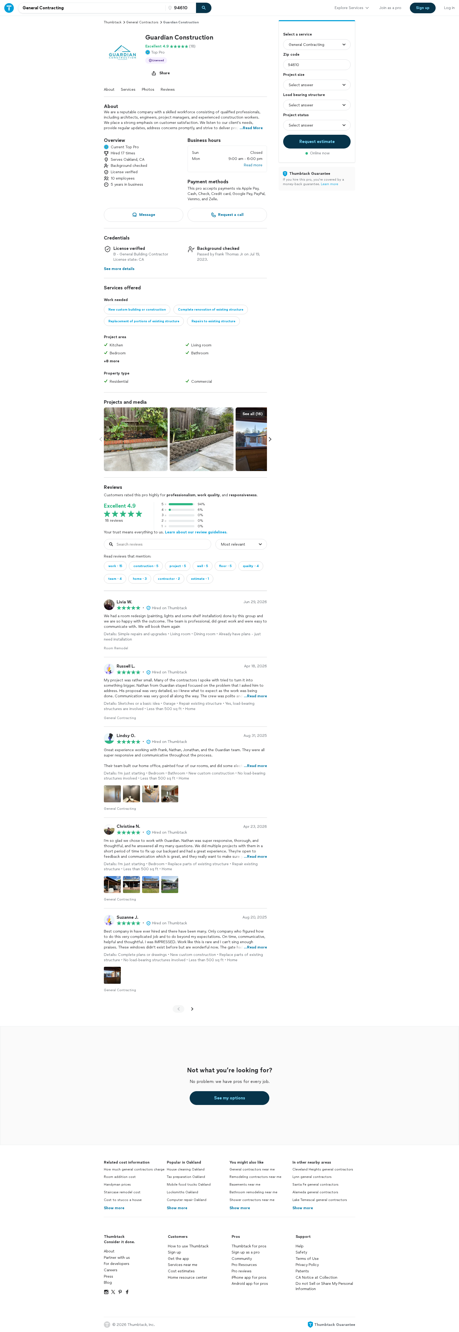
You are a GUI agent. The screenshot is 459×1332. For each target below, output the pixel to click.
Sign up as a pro (246, 1252)
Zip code (291, 54)
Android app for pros (250, 1283)
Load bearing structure (304, 95)
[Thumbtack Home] (9, 8)
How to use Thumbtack (188, 1246)
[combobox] (91, 8)
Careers (110, 1270)
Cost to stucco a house (123, 1200)
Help (300, 1246)
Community (242, 1258)
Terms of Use (307, 1258)
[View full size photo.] (136, 439)
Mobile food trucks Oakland (189, 1184)
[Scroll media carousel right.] (270, 439)
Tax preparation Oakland (186, 1177)
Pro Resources (244, 1265)
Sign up (174, 1252)
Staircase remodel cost (122, 1192)
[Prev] (178, 1009)
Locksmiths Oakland (182, 1192)
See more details (119, 269)
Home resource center (187, 1277)
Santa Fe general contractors (315, 1184)
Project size (293, 74)
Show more (114, 1208)
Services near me (182, 1265)
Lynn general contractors (312, 1177)
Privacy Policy (307, 1265)
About (109, 89)
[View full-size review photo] (112, 793)
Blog (108, 1282)
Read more (253, 165)
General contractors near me (252, 1169)
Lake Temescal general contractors (319, 1200)
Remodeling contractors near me (255, 1177)
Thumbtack (112, 22)
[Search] (203, 8)
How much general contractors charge (134, 1169)
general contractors (142, 22)
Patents (302, 1271)
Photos (148, 89)
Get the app (178, 1258)
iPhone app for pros (249, 1277)
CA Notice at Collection (316, 1277)
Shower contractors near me (252, 1200)
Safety (301, 1252)
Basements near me (245, 1184)
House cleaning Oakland (186, 1169)
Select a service (297, 34)
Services (128, 89)
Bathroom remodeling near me (253, 1192)
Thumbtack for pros (249, 1246)
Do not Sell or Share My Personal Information (324, 1286)
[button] (122, 51)
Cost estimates (181, 1271)
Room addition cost (120, 1177)
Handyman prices (117, 1184)
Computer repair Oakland (186, 1200)
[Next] (192, 1009)
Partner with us (117, 1257)
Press (108, 1276)
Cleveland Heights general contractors (322, 1169)
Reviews (168, 89)
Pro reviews (242, 1271)
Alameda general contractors (315, 1192)
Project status (296, 115)
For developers (116, 1263)
